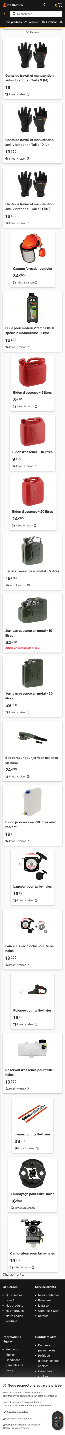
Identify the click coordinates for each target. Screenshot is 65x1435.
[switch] (58, 1424)
